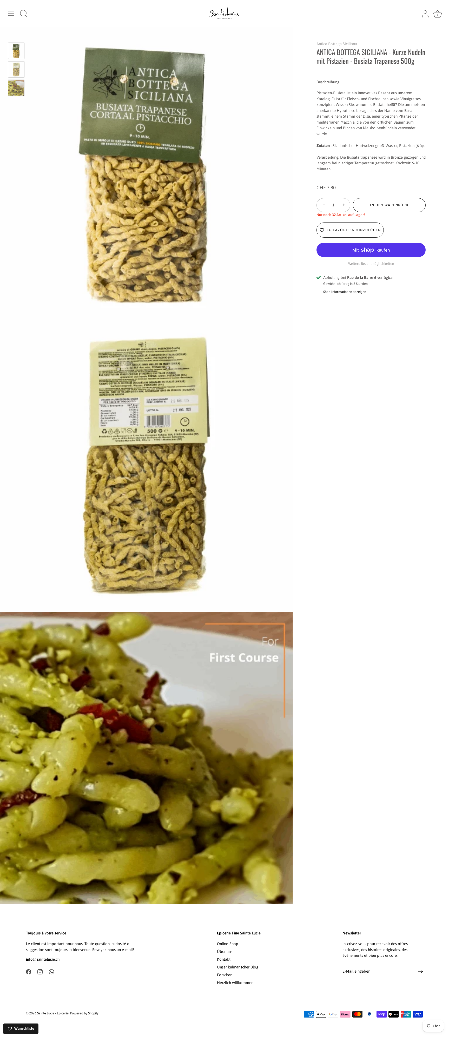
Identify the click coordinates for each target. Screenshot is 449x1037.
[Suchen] (23, 14)
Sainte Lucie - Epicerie (53, 1013)
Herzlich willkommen (235, 982)
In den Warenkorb (389, 205)
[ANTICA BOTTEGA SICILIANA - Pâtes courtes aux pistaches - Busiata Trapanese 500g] (16, 51)
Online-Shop (227, 943)
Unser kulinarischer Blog (237, 967)
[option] (16, 51)
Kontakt (223, 959)
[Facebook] (28, 971)
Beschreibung (327, 82)
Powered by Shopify (84, 1013)
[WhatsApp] (51, 971)
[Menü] (11, 13)
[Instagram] (40, 971)
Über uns (224, 951)
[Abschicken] (420, 971)
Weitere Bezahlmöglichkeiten (371, 263)
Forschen (224, 975)
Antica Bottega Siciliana (336, 44)
